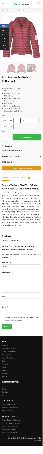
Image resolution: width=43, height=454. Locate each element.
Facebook (5, 364)
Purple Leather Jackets (9, 432)
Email (5, 307)
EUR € (5, 30)
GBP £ (5, 34)
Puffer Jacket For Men (24, 11)
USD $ (5, 26)
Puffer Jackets (11, 11)
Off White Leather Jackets (10, 423)
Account (4, 389)
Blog (3, 361)
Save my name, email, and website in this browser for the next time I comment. (22, 318)
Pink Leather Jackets (9, 429)
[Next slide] (37, 37)
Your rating (7, 262)
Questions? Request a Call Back (20, 165)
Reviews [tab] (26, 175)
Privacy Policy (7, 355)
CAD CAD (6, 40)
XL (36, 120)
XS (11, 120)
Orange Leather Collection (11, 420)
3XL (10, 126)
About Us (5, 345)
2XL (4, 126)
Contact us (5, 386)
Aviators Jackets (7, 411)
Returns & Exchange (11, 154)
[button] (39, 4)
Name (5, 296)
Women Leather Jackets (10, 408)
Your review (7, 272)
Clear (3, 131)
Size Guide (5, 392)
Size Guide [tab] (5, 175)
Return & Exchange (8, 358)
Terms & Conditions (9, 352)
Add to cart (27, 137)
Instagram (5, 370)
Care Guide (7, 159)
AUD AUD (6, 47)
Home (3, 11)
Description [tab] (15, 175)
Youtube (4, 376)
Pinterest (5, 373)
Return (4, 395)
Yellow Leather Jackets (9, 426)
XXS (4, 120)
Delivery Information (12, 148)
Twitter (4, 367)
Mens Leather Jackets (9, 404)
